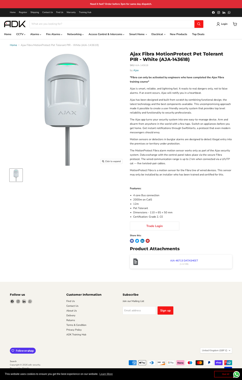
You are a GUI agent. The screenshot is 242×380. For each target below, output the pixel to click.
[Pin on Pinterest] (148, 241)
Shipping (34, 12)
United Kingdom (214, 350)
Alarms (35, 34)
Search (13, 361)
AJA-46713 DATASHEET (184, 260)
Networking (74, 34)
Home (13, 12)
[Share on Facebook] (132, 241)
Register (23, 12)
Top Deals (198, 34)
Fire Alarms (53, 34)
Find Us (59, 12)
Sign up (165, 310)
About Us (71, 310)
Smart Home (137, 34)
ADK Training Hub (76, 334)
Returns (70, 320)
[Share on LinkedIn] (142, 241)
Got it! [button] (225, 374)
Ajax (136, 70)
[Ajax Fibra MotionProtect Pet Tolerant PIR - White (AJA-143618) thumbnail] (16, 175)
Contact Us (47, 12)
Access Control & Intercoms (106, 34)
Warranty (71, 12)
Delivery (70, 315)
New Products (178, 34)
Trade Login (154, 226)
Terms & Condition (76, 325)
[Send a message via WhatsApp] (236, 374)
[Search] (198, 24)
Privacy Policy (74, 329)
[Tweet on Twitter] (137, 241)
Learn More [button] (106, 374)
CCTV (20, 34)
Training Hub (85, 12)
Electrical (157, 34)
